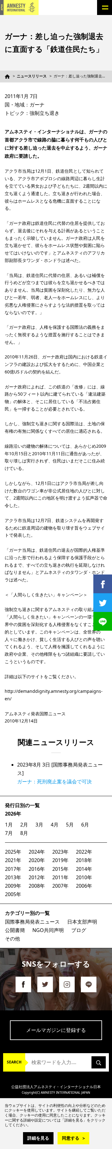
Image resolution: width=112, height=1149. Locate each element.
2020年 (37, 860)
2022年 (84, 851)
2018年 (84, 860)
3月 (39, 824)
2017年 (13, 868)
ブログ (78, 930)
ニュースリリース (32, 76)
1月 (9, 824)
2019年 (60, 860)
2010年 (84, 877)
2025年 (13, 851)
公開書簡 (15, 930)
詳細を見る (38, 1138)
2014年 (84, 868)
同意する (70, 1138)
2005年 (13, 894)
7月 (9, 833)
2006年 (84, 885)
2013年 (13, 877)
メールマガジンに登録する (56, 1030)
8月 (24, 833)
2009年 (13, 885)
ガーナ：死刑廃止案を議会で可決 (54, 781)
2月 (24, 824)
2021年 (13, 860)
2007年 (60, 885)
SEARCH (14, 1062)
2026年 (13, 813)
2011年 (60, 877)
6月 (85, 824)
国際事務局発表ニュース (32, 921)
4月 (54, 824)
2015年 (60, 868)
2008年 (37, 885)
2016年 (37, 868)
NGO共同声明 (48, 930)
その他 (12, 938)
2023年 (60, 851)
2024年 (37, 851)
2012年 (37, 877)
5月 (70, 824)
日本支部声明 (82, 921)
